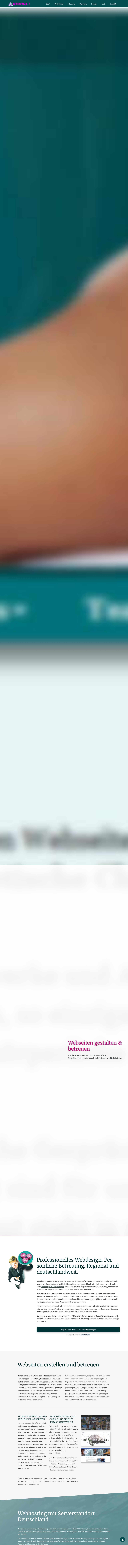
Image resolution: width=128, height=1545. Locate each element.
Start (48, 4)
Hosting (71, 4)
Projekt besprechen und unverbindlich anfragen (78, 1330)
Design (94, 4)
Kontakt (113, 4)
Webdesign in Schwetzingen (52, 1287)
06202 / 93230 (85, 1335)
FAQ (103, 4)
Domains (83, 4)
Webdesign (59, 4)
